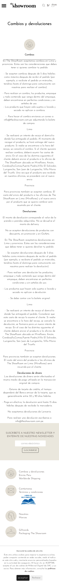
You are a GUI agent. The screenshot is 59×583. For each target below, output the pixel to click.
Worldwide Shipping (29, 478)
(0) (55, 5)
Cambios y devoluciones (31, 472)
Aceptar (23, 578)
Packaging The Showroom (32, 533)
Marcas (23, 517)
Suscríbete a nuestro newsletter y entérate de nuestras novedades (30, 435)
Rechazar (36, 578)
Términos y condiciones (31, 492)
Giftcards (24, 530)
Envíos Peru (25, 475)
